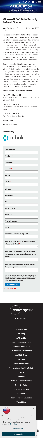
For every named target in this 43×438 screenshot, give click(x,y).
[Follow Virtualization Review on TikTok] (26, 2)
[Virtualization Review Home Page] (21, 7)
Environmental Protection (21, 351)
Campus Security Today (21, 342)
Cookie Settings (18, 428)
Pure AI (21, 372)
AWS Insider (21, 338)
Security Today (21, 385)
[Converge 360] (21, 310)
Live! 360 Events (21, 355)
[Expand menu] (39, 2)
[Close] (33, 408)
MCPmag (21, 359)
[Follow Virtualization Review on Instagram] (29, 2)
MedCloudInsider (21, 364)
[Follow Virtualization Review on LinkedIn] (20, 2)
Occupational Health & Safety (21, 368)
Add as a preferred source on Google (22, 11)
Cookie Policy (12, 424)
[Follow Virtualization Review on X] (23, 2)
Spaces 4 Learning (21, 389)
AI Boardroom (21, 329)
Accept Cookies (18, 434)
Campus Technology (21, 346)
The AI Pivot (21, 402)
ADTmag (21, 334)
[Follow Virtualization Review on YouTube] (33, 2)
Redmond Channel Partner (21, 381)
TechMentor (21, 393)
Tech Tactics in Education (21, 398)
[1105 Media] (21, 318)
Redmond (21, 376)
